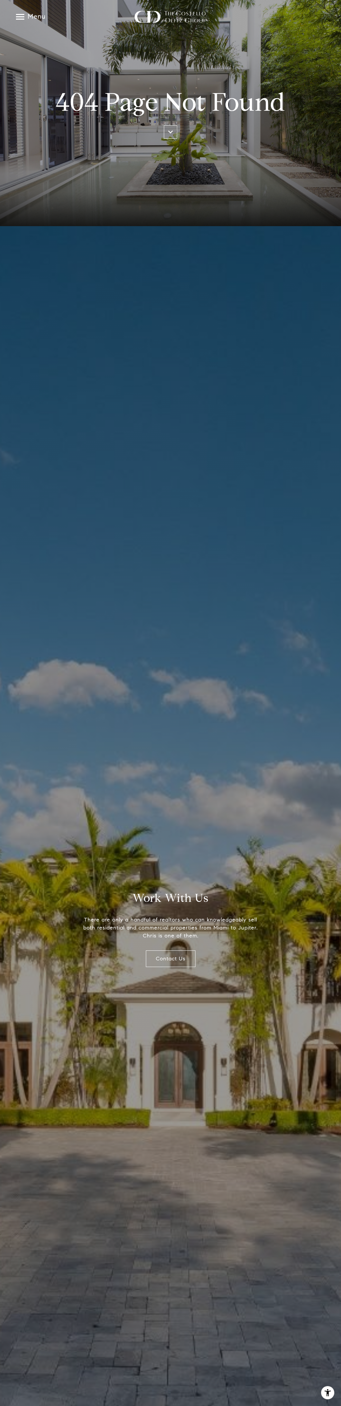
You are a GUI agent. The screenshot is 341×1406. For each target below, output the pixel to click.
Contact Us (170, 958)
